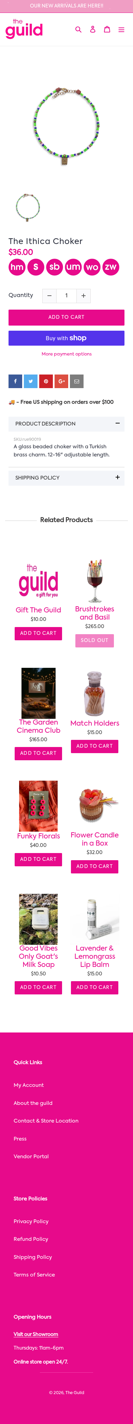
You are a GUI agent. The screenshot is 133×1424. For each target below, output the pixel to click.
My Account (29, 1085)
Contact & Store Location (46, 1121)
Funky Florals (38, 836)
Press (20, 1139)
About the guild (33, 1103)
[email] (77, 381)
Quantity (21, 295)
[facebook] (15, 381)
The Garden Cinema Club (38, 726)
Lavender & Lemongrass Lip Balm (94, 957)
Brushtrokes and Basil (94, 613)
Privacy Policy (31, 1221)
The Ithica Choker (46, 242)
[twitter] (31, 381)
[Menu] (121, 29)
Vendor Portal (31, 1156)
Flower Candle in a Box (95, 839)
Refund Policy (31, 1239)
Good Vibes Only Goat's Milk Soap (38, 957)
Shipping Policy (33, 1257)
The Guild (74, 1393)
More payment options (67, 354)
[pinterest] (46, 381)
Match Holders (94, 723)
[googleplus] (61, 381)
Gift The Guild (38, 610)
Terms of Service (34, 1275)
